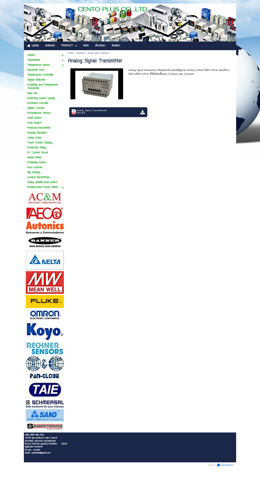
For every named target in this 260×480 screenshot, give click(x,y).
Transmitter (80, 53)
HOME (70, 53)
